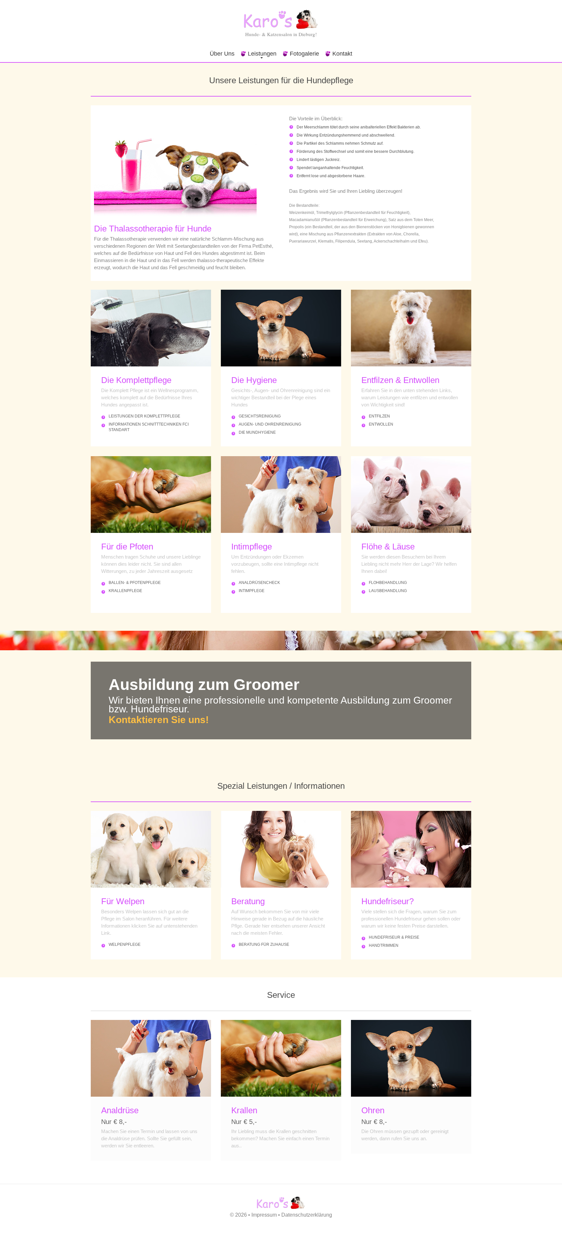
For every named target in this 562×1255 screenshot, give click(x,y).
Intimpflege (251, 590)
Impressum (264, 1215)
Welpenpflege (124, 944)
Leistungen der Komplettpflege (144, 416)
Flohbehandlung (388, 582)
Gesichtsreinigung (260, 416)
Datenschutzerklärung (306, 1215)
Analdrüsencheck (259, 582)
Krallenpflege (125, 590)
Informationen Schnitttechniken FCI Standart (149, 427)
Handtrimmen (383, 945)
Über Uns (222, 53)
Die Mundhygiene (257, 432)
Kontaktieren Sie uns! (159, 719)
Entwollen (381, 424)
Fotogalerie (304, 53)
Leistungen (262, 53)
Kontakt (342, 53)
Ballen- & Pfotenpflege (135, 582)
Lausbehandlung (388, 590)
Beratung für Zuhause (264, 944)
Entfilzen (379, 416)
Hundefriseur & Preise (394, 937)
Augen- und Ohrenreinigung (270, 424)
